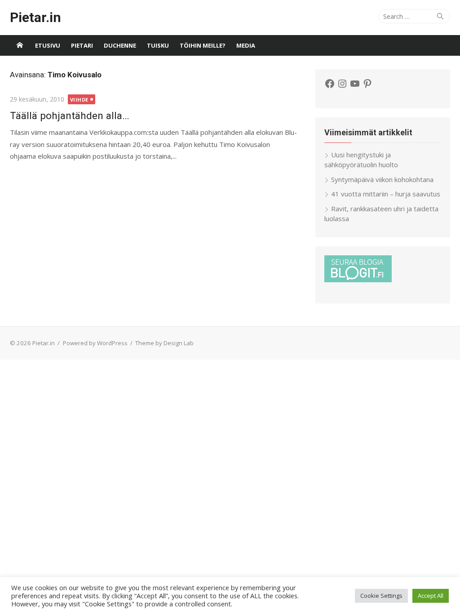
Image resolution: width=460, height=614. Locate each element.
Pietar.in (35, 17)
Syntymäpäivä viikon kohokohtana (382, 179)
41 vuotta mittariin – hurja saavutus (385, 193)
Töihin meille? (203, 45)
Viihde (79, 99)
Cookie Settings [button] (381, 596)
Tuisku (158, 45)
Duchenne (120, 45)
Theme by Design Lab (164, 343)
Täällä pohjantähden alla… (69, 115)
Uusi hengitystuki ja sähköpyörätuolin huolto (361, 159)
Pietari (82, 45)
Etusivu (47, 45)
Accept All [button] (430, 596)
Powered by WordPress (95, 343)
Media (245, 45)
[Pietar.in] (20, 45)
